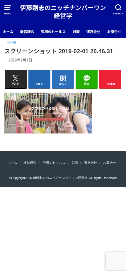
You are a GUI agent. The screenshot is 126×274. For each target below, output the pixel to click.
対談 (76, 32)
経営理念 (27, 32)
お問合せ (114, 32)
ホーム (8, 32)
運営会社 (93, 32)
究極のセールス (53, 32)
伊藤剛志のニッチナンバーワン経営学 (63, 11)
